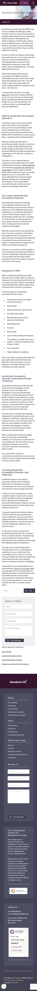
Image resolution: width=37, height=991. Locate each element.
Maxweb (15, 982)
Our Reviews (12, 758)
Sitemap (19, 980)
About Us (11, 745)
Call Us (25, 3)
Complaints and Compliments (18, 754)
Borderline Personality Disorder (12, 656)
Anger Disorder (6, 652)
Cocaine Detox (13, 732)
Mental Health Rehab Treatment (12, 660)
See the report (17, 950)
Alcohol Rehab (13, 702)
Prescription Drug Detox (16, 735)
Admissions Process (14, 751)
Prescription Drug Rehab (16, 712)
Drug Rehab (12, 706)
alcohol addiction (28, 165)
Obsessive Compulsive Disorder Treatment (15, 664)
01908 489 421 (15, 911)
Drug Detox (12, 728)
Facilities (11, 748)
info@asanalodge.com (20, 914)
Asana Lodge (15, 978)
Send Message (16, 640)
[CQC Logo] (16, 933)
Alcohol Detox (12, 725)
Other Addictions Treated (16, 715)
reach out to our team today (23, 568)
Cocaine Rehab (13, 709)
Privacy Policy (10, 980)
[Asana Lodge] (10, 2)
